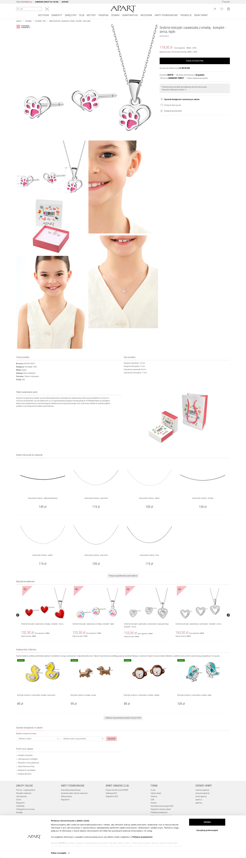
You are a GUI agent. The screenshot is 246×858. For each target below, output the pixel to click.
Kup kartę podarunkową (70, 790)
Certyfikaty (20, 806)
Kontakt (19, 812)
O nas (153, 790)
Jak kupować (21, 796)
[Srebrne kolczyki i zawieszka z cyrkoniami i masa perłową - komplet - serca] (148, 603)
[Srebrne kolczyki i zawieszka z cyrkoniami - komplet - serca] (200, 603)
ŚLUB (81, 15)
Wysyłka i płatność (23, 793)
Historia (154, 796)
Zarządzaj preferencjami (207, 830)
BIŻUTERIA (43, 15)
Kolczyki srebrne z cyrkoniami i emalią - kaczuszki (36, 695)
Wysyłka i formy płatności (28, 763)
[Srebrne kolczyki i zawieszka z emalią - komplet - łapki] (97, 603)
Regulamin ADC (112, 796)
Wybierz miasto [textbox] (25, 739)
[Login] (215, 9)
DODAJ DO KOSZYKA (194, 61)
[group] (45, 615)
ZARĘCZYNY (71, 15)
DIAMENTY (56, 15)
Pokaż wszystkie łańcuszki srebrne (123, 576)
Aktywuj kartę (66, 796)
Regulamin (20, 803)
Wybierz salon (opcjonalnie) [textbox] (74, 739)
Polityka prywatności (159, 812)
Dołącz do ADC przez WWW (117, 790)
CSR (152, 800)
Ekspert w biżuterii (25, 755)
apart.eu (199, 803)
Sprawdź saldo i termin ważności (74, 793)
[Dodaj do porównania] (161, 111)
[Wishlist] (221, 9)
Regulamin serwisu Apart (161, 809)
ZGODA (207, 822)
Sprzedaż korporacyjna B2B (162, 806)
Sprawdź (111, 739)
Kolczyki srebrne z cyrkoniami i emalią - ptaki (194, 695)
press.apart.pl (201, 796)
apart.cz (199, 800)
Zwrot (18, 800)
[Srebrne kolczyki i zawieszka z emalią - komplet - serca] (45, 603)
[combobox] (39, 738)
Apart (24, 370)
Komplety (28, 21)
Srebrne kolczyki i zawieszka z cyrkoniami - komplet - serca (198, 624)
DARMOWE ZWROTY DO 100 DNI (46, 2)
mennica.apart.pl (202, 790)
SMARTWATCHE (130, 15)
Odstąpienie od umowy (25, 809)
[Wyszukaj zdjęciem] (47, 9)
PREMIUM (103, 15)
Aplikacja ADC (111, 793)
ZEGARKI (115, 15)
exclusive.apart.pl (202, 793)
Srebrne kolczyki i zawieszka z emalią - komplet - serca (42, 624)
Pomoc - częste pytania (25, 790)
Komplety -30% (40, 21)
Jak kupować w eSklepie (28, 759)
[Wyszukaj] (18, 9)
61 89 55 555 (185, 68)
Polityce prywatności (142, 837)
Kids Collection (30, 373)
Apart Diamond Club (26, 766)
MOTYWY (91, 15)
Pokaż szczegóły (58, 853)
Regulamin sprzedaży (26, 770)
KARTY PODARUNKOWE (166, 15)
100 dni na (172, 78)
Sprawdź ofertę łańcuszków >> (174, 90)
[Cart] (228, 8)
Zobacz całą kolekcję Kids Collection (123, 718)
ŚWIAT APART (201, 15)
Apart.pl (19, 21)
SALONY (227, 2)
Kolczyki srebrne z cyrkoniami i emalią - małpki (141, 695)
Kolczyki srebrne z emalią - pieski (83, 695)
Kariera (153, 803)
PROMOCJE (186, 15)
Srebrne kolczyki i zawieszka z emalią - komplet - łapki (93, 624)
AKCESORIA (146, 15)
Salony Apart (156, 793)
